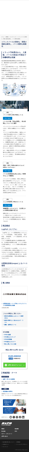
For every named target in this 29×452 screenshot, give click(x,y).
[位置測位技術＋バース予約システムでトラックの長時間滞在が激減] (14, 294)
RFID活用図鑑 (8, 339)
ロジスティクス (13, 36)
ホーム (2, 36)
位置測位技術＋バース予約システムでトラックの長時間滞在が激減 (15, 304)
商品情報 (17, 428)
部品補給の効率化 (7, 391)
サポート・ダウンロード (6, 433)
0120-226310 (14, 356)
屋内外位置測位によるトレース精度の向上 (13, 317)
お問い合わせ (4, 436)
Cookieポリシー (6, 444)
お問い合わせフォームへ (15, 365)
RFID (16, 431)
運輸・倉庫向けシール (10, 324)
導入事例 (3, 431)
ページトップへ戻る (27, 447)
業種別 (7, 36)
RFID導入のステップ (9, 337)
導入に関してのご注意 (10, 344)
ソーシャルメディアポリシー (21, 444)
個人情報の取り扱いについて (8, 442)
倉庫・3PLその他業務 (9, 379)
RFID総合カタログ (9, 341)
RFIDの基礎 (7, 334)
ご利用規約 (18, 442)
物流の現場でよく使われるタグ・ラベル (13, 321)
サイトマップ (5, 446)
